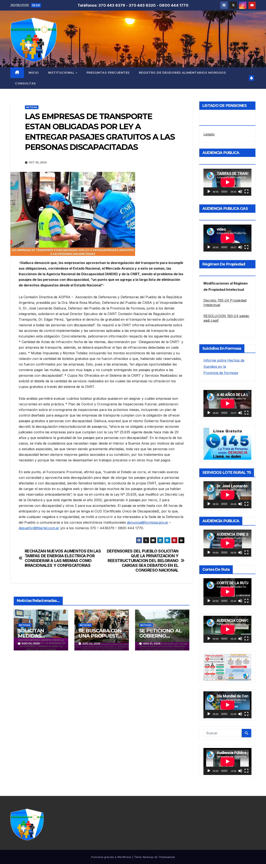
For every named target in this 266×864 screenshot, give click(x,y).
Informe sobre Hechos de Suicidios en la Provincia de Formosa (223, 366)
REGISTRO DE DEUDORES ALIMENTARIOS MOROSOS (182, 73)
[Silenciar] (240, 191)
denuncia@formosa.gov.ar (147, 522)
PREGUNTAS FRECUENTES (108, 73)
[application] (227, 182)
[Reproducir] (209, 191)
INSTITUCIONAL (61, 73)
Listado (209, 134)
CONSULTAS (25, 83)
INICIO (33, 73)
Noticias (31, 107)
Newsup (148, 857)
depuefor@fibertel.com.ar (39, 528)
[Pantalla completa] (246, 191)
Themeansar (166, 857)
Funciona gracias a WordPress (111, 857)
